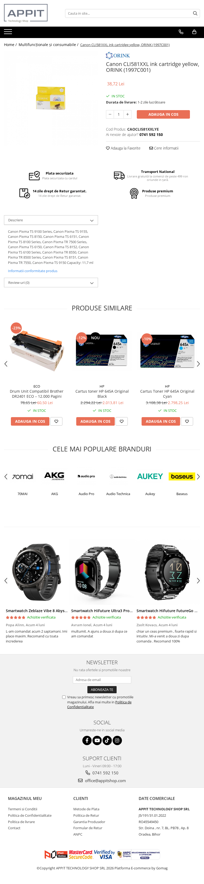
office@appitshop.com (105, 780)
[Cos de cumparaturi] (194, 32)
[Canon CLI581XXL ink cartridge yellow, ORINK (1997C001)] (51, 98)
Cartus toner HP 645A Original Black (102, 394)
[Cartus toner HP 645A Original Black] (102, 351)
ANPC (77, 834)
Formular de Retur (87, 827)
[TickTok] (107, 740)
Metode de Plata (86, 809)
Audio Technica (88, 493)
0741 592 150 (104, 772)
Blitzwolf (183, 493)
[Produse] (8, 33)
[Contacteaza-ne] (181, 32)
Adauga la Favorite (125, 148)
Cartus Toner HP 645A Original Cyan (167, 394)
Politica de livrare (21, 821)
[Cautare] (195, 13)
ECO (36, 386)
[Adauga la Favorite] (56, 421)
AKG (24, 493)
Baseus (152, 493)
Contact (14, 827)
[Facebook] (87, 740)
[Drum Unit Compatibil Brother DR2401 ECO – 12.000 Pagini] (37, 351)
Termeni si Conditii (22, 809)
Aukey (120, 493)
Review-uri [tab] (18, 282)
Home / (11, 44)
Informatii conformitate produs (32, 270)
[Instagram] (117, 740)
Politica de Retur (86, 815)
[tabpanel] (51, 98)
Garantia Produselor (89, 821)
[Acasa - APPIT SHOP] (30, 13)
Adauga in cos (163, 114)
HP (102, 386)
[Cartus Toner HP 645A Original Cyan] (167, 351)
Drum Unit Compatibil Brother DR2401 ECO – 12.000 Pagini (36, 394)
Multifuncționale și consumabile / (49, 44)
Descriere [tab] (15, 220)
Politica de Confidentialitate (30, 815)
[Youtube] (97, 740)
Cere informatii (165, 148)
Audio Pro (56, 493)
